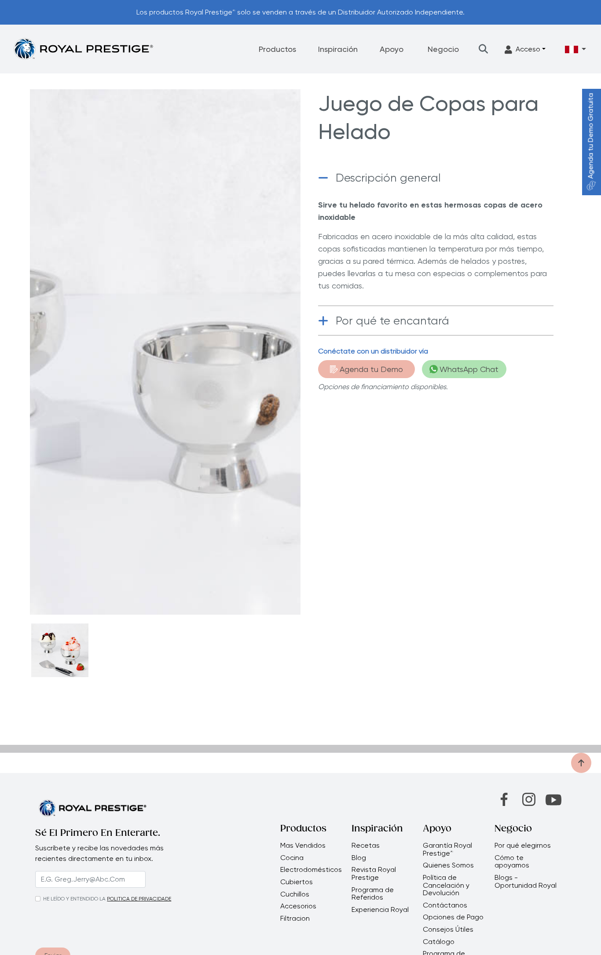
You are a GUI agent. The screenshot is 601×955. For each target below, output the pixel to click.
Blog (359, 858)
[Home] (83, 48)
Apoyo (391, 49)
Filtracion (295, 918)
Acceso (528, 49)
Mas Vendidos (303, 845)
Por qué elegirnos (523, 845)
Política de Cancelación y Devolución (446, 885)
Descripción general (388, 177)
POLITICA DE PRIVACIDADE (139, 899)
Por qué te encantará (392, 320)
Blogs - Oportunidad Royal (526, 881)
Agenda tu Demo (371, 369)
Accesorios (298, 906)
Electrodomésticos (311, 870)
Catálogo (438, 942)
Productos (277, 49)
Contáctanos (445, 905)
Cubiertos (296, 882)
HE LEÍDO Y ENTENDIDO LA (74, 899)
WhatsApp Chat (469, 369)
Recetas (366, 845)
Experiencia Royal (380, 910)
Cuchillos (294, 894)
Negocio (443, 49)
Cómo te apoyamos (512, 861)
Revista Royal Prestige (374, 873)
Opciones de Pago (453, 917)
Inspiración (338, 49)
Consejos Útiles (448, 929)
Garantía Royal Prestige (447, 849)
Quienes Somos (448, 865)
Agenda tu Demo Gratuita (590, 136)
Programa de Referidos (373, 893)
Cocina (292, 858)
